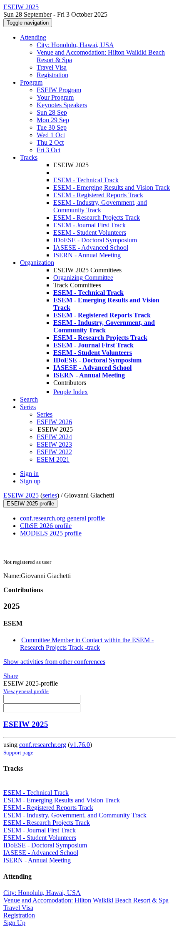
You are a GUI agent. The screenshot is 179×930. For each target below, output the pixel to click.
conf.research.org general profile (62, 518)
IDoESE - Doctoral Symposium (95, 240)
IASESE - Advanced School (90, 247)
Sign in (29, 473)
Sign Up (14, 922)
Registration (52, 74)
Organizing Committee (83, 277)
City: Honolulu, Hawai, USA (75, 44)
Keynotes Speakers (62, 104)
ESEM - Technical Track (86, 179)
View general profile (26, 691)
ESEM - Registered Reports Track (98, 195)
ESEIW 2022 (54, 451)
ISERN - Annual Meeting (87, 255)
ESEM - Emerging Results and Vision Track (111, 187)
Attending (33, 37)
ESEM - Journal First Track (89, 225)
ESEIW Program (59, 89)
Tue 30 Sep (52, 127)
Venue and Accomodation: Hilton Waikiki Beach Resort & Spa (86, 900)
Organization (37, 262)
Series (44, 414)
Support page (18, 752)
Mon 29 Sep (53, 119)
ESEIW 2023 (54, 444)
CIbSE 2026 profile (46, 525)
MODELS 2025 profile (51, 533)
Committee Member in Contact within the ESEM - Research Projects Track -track (87, 643)
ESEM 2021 (53, 459)
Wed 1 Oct (51, 134)
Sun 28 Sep (52, 112)
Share (10, 675)
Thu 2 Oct (50, 142)
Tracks (28, 157)
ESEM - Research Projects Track (96, 217)
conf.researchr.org (42, 744)
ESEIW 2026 (54, 421)
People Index (70, 391)
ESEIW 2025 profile (30, 503)
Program (31, 82)
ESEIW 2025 (21, 495)
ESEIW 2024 (54, 436)
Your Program (55, 97)
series (49, 495)
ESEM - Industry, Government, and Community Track (100, 206)
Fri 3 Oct (48, 149)
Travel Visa (52, 67)
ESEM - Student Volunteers (89, 232)
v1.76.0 (80, 744)
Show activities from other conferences (54, 661)
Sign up (30, 481)
